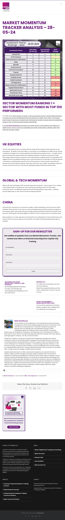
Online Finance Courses (11, 489)
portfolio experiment (13, 125)
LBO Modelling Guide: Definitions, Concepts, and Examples (14, 283)
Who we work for (40, 465)
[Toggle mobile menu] (61, 4)
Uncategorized (32, 376)
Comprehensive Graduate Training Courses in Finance (15, 494)
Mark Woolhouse (9, 376)
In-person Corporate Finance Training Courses (16, 485)
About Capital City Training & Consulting (48, 450)
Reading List (40, 282)
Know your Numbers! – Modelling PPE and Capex (45, 302)
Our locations (39, 461)
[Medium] (4, 370)
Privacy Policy (40, 513)
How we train (39, 457)
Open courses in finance (11, 499)
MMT (25, 376)
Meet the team (40, 453)
